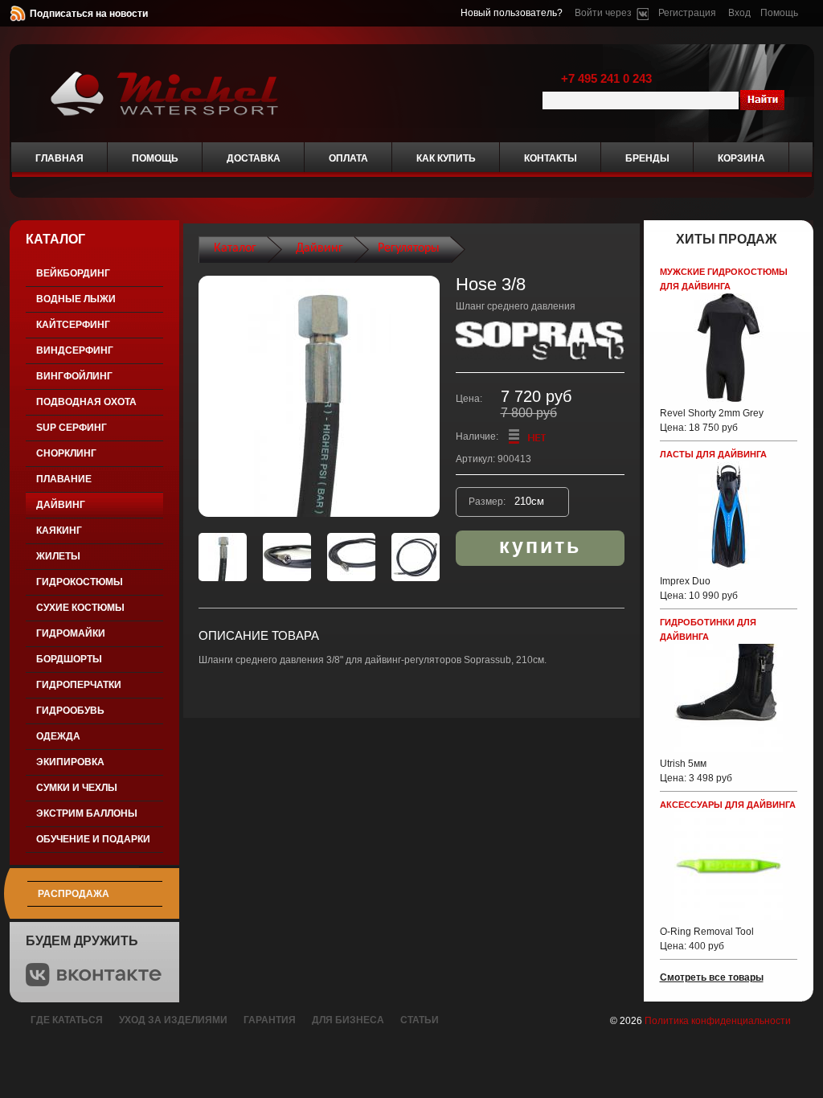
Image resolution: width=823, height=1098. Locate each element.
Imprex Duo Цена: (699, 588)
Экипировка (70, 762)
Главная (59, 158)
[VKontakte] (643, 12)
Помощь (779, 12)
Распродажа (73, 893)
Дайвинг (60, 504)
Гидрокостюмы (79, 582)
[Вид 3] (351, 557)
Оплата (348, 158)
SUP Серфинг (71, 427)
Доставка (253, 158)
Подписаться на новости (89, 13)
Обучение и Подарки (93, 839)
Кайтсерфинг (73, 324)
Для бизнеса (348, 1020)
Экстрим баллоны (86, 813)
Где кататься (67, 1020)
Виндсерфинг (74, 350)
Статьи (419, 1020)
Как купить (446, 158)
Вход (739, 12)
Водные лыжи (76, 299)
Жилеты (58, 556)
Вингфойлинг (74, 376)
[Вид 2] (287, 557)
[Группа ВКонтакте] (94, 983)
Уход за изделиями (173, 1020)
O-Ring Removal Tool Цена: (707, 939)
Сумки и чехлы (76, 787)
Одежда (58, 736)
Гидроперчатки (78, 684)
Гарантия (270, 1020)
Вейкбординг (73, 273)
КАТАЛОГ (55, 239)
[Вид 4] (415, 557)
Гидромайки (70, 633)
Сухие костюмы (80, 607)
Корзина (741, 158)
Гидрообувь (70, 710)
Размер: (488, 501)
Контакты (550, 158)
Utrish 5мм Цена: (696, 771)
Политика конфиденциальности (718, 1020)
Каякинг (59, 530)
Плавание (64, 479)
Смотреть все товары (712, 977)
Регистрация (687, 12)
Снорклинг (66, 453)
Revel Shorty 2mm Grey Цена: (712, 420)
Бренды (647, 158)
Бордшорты (69, 659)
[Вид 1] (223, 557)
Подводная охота (86, 402)
